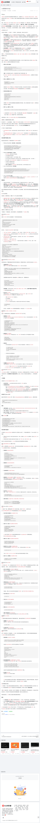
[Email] (3, 818)
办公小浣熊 (26, 807)
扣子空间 (26, 808)
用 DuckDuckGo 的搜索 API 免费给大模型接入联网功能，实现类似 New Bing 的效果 (25, 751)
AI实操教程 (4, 10)
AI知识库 (11, 711)
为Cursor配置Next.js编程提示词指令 (4, 750)
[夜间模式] (38, 817)
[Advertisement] (20, 723)
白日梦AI (16, 809)
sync (20, 206)
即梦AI (27, 806)
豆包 (24, 806)
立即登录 (20, 778)
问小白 (23, 808)
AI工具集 (17, 806)
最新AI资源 (20, 805)
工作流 (23, 477)
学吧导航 (21, 806)
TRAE (16, 807)
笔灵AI (17, 810)
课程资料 (24, 805)
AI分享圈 (13, 2)
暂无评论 (3, 771)
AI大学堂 (19, 808)
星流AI (16, 808)
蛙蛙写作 (19, 807)
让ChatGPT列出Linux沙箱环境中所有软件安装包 (35, 750)
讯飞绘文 (20, 809)
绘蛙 (22, 807)
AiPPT (24, 809)
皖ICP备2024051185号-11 (14, 820)
